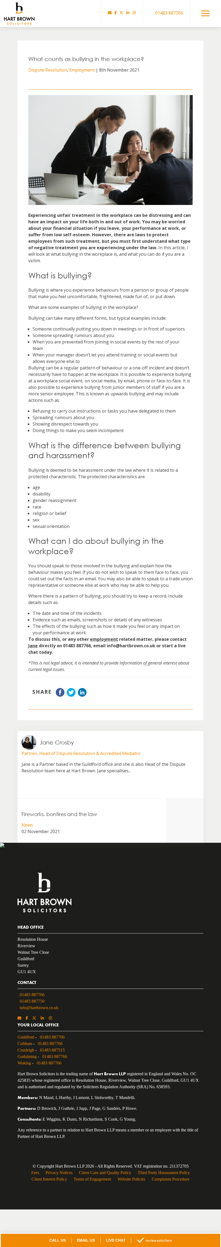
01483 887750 (34, 1000)
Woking (24, 1062)
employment (104, 639)
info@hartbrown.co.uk (40, 1007)
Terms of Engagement (90, 1182)
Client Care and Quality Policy (104, 1175)
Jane (33, 646)
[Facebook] (115, 13)
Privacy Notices (57, 1175)
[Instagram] (134, 13)
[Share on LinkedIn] (82, 695)
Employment (82, 70)
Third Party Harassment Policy (165, 1175)
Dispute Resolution (47, 70)
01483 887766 (34, 994)
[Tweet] (71, 695)
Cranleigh (26, 1049)
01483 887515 (56, 1049)
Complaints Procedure (172, 1182)
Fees (33, 1175)
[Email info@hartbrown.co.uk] (110, 13)
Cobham (25, 1043)
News (27, 825)
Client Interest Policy (47, 1182)
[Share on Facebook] (60, 695)
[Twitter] (121, 13)
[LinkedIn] (128, 13)
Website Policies (131, 1182)
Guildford (26, 1036)
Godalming (28, 1056)
